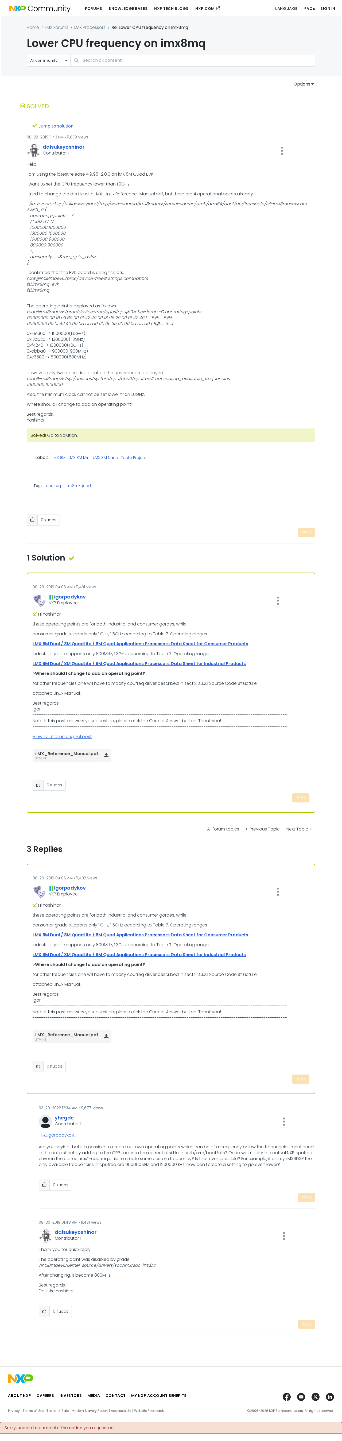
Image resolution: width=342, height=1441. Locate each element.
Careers (45, 1395)
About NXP (19, 1395)
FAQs (309, 8)
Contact (116, 1395)
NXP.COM (205, 8)
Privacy (14, 1410)
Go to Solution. (62, 435)
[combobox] (192, 60)
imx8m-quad (78, 485)
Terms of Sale (57, 1410)
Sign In (327, 8)
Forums (93, 8)
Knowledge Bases (128, 8)
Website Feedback (149, 1410)
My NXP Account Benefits (159, 1395)
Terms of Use (33, 1410)
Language (286, 8)
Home (33, 27)
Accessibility (121, 1410)
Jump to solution (55, 126)
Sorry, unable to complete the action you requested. (59, 1428)
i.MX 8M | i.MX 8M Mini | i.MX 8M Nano (85, 457)
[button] (282, 150)
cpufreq (53, 485)
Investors (71, 1395)
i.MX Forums (56, 27)
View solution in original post (62, 736)
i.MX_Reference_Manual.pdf (66, 754)
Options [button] (302, 84)
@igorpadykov (58, 1135)
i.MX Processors (90, 27)
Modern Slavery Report (90, 1410)
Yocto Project (133, 457)
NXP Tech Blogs (171, 8)
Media (93, 1395)
